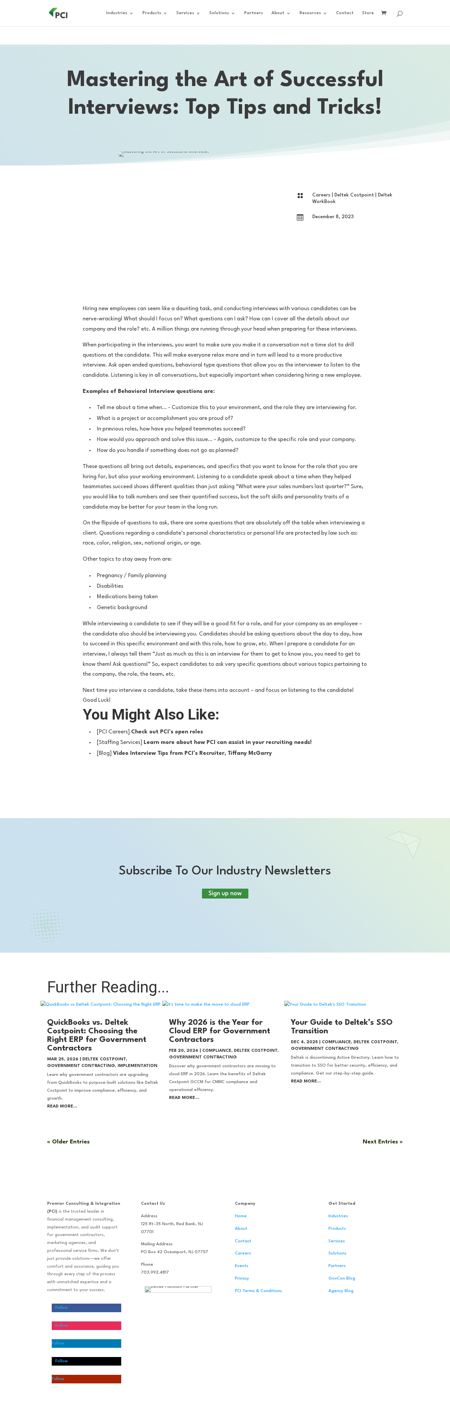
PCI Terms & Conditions (258, 1291)
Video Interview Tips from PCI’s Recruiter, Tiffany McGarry (192, 753)
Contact (344, 13)
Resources (310, 13)
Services (185, 13)
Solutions (219, 13)
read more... (62, 1106)
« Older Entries (68, 1142)
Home (241, 1216)
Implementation (137, 1066)
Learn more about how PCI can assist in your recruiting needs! (228, 742)
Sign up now (225, 894)
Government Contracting (81, 1066)
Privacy (242, 1278)
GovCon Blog (341, 1278)
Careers (321, 195)
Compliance (216, 1051)
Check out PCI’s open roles (167, 732)
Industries (116, 13)
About (277, 13)
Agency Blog (340, 1291)
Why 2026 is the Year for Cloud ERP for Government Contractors (219, 1031)
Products (151, 13)
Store (368, 13)
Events (241, 1266)
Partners (253, 13)
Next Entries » (383, 1142)
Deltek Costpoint (354, 195)
